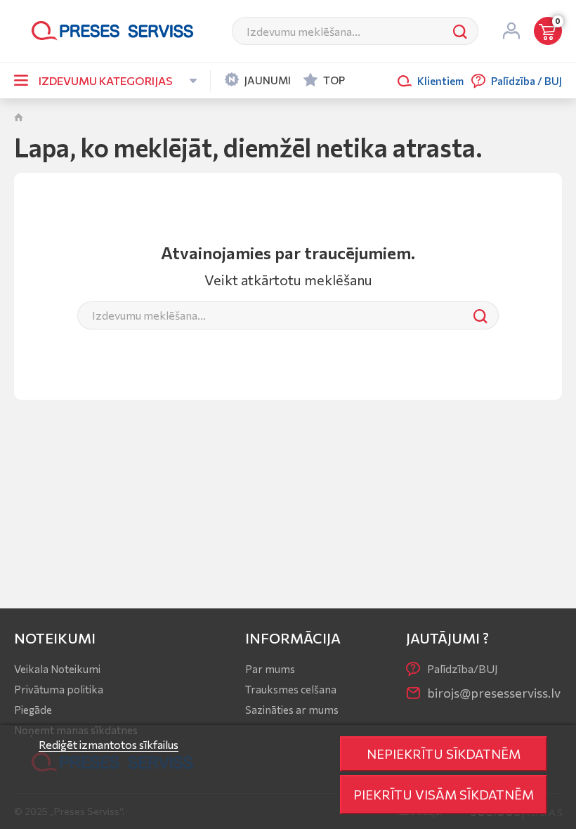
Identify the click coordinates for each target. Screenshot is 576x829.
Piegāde (33, 709)
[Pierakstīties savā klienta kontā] (511, 30)
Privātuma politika (58, 689)
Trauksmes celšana (290, 689)
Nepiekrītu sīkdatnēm (444, 753)
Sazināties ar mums (292, 709)
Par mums (270, 668)
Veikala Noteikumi (57, 668)
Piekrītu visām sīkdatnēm (443, 794)
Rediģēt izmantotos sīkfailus (108, 744)
